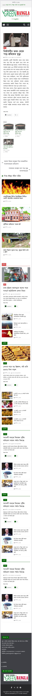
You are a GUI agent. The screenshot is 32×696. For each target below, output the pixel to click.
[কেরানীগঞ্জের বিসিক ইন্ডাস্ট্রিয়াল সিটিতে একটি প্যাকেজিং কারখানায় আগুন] (16, 180)
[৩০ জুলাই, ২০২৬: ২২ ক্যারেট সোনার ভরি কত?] (7, 412)
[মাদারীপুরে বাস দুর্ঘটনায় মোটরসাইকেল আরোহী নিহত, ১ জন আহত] (7, 334)
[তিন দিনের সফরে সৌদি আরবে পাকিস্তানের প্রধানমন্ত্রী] (7, 475)
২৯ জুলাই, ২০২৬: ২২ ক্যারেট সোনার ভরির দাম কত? (20, 420)
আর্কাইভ (4, 662)
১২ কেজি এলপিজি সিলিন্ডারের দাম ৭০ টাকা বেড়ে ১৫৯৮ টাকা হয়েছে (21, 403)
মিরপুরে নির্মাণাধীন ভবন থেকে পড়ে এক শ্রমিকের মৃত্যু (8, 131)
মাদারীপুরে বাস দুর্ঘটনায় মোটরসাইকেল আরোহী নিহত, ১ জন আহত (21, 333)
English (16, 19)
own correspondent (17, 57)
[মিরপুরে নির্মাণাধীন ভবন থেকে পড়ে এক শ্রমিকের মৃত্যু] (8, 126)
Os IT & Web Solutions (21, 693)
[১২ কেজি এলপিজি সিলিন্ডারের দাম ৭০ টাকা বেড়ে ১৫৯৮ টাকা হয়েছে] (7, 404)
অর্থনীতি (5, 363)
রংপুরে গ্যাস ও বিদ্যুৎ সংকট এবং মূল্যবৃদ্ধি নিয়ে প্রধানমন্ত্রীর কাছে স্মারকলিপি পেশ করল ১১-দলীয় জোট (21, 484)
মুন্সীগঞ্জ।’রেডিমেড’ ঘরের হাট (12, 224)
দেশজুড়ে (5, 434)
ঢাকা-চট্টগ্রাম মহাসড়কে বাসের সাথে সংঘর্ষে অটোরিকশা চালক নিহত (15, 289)
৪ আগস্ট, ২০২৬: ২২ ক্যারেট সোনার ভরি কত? (21, 394)
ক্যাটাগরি (5, 666)
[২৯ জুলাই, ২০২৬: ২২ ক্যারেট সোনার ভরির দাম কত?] (7, 421)
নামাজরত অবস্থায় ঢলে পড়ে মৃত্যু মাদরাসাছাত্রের (18, 169)
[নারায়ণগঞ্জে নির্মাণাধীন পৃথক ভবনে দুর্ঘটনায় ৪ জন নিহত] (8, 142)
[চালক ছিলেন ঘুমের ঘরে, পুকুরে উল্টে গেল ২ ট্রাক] (16, 234)
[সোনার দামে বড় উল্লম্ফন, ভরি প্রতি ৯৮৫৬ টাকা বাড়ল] (16, 353)
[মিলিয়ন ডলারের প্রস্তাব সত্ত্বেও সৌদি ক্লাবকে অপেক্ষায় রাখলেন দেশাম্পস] (7, 466)
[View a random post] (28, 25)
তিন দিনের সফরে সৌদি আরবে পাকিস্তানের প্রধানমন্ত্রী (20, 473)
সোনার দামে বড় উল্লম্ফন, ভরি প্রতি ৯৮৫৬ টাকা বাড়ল (15, 368)
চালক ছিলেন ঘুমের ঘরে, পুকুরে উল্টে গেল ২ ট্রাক (16, 251)
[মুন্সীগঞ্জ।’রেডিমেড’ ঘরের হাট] (16, 208)
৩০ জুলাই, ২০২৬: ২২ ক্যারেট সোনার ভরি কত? (20, 411)
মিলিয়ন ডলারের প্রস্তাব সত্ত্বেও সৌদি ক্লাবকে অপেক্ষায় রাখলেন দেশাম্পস (21, 465)
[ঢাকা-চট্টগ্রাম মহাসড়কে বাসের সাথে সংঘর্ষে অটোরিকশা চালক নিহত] (16, 274)
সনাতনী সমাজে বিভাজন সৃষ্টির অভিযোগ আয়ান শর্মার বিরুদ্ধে (14, 439)
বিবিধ (5, 48)
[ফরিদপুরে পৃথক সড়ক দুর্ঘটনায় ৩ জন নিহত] (7, 325)
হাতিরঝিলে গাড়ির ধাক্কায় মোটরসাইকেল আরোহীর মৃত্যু (20, 315)
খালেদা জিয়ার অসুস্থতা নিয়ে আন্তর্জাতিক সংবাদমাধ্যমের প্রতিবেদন (16, 162)
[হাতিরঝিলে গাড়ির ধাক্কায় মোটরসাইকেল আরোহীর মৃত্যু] (7, 317)
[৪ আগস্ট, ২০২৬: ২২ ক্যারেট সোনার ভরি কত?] (7, 395)
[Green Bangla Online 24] (4, 25)
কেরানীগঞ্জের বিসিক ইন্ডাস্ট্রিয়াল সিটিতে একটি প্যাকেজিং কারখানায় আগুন (15, 197)
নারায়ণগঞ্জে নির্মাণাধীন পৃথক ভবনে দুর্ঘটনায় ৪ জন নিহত (8, 147)
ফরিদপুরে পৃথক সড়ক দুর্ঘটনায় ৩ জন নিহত (21, 324)
